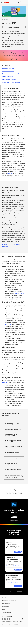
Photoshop (5, 382)
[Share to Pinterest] (15, 493)
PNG (10, 324)
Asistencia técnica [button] (5, 606)
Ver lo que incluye (9, 565)
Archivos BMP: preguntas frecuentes (11, 82)
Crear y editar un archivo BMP (9, 79)
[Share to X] (9, 493)
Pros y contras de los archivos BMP (10, 74)
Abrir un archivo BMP (7, 76)
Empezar (14, 58)
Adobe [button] (3, 609)
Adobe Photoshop (19, 293)
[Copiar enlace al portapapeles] (21, 493)
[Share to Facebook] (6, 493)
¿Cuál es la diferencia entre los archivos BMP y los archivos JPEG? (12, 424)
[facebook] (2, 619)
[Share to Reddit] (18, 493)
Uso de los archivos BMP (8, 71)
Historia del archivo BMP (8, 68)
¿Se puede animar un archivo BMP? (13, 429)
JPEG (8, 173)
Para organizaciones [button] (6, 603)
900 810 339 (19, 591)
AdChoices (17, 624)
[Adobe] (6, 2)
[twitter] (7, 619)
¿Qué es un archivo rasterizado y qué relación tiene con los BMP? (13, 447)
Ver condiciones (9, 582)
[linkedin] (9, 619)
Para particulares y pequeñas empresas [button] (9, 597)
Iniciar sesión (23, 2)
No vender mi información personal (7, 624)
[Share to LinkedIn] (12, 493)
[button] (19, 2)
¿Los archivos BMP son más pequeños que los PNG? (11, 435)
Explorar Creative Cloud (14, 27)
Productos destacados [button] (6, 612)
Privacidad (20, 621)
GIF (12, 173)
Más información (14, 520)
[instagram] (5, 619)
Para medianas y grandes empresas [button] (9, 600)
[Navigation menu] (2, 2)
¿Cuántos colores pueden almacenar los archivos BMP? (13, 441)
